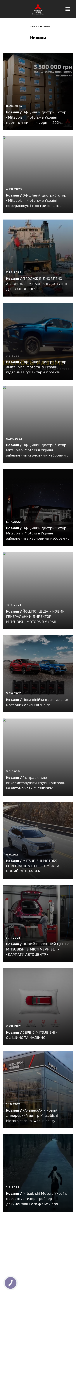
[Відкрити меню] (68, 9)
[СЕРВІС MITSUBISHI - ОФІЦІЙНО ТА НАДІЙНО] (38, 1006)
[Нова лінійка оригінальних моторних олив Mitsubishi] (38, 673)
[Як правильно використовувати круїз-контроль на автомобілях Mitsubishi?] (38, 757)
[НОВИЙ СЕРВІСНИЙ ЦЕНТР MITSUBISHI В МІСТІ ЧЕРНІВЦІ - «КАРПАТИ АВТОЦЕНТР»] (38, 923)
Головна (31, 26)
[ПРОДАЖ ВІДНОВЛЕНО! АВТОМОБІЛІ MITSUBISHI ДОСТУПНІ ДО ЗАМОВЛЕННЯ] (38, 258)
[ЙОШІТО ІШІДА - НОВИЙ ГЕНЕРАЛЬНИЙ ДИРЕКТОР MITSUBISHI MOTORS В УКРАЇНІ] (38, 590)
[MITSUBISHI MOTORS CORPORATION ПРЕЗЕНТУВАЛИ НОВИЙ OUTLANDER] (38, 840)
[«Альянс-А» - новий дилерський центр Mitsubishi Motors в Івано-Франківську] (38, 1089)
